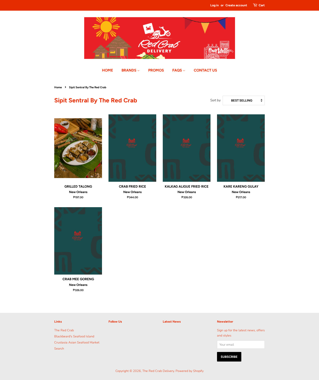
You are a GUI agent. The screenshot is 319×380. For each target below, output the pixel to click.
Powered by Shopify (190, 371)
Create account (236, 5)
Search (59, 348)
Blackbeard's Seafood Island (74, 336)
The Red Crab (64, 330)
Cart (262, 5)
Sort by (215, 100)
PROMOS (156, 70)
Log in (214, 5)
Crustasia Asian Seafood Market (76, 342)
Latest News (172, 321)
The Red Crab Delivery (158, 371)
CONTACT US (205, 70)
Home (58, 87)
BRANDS (129, 70)
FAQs (177, 70)
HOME (107, 70)
